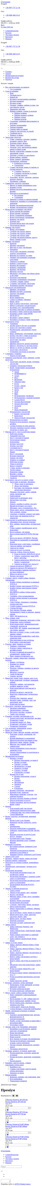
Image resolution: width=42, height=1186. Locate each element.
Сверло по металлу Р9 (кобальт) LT (23, 568)
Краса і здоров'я (16, 466)
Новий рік (14, 97)
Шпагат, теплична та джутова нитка (24, 346)
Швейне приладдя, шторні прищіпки (24, 344)
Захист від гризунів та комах (21, 328)
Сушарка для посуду (22, 171)
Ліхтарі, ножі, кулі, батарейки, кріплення (21, 1027)
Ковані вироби (11, 1075)
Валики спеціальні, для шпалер (22, 790)
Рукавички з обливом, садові (21, 724)
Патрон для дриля (17, 576)
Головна (8, 72)
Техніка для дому (16, 446)
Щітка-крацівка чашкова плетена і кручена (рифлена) (23, 571)
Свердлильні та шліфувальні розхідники (20, 520)
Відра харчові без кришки (20, 211)
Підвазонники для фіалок (24, 396)
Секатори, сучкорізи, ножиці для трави (25, 514)
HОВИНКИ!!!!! (20, 374)
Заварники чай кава (17, 109)
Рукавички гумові (17, 720)
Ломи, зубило (15, 666)
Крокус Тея (18, 388)
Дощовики (14, 324)
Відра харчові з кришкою (19, 213)
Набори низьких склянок (23, 115)
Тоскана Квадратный (22, 402)
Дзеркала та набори (17, 261)
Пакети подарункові (17, 356)
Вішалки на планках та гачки (21, 255)
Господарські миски (17, 225)
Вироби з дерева (16, 474)
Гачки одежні (15, 891)
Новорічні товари (16, 472)
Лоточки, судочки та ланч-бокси (22, 155)
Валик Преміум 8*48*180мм (16, 1126)
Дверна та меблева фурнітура (16, 889)
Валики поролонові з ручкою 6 (26, 760)
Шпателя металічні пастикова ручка (23, 740)
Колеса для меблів (17, 895)
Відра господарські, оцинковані (22, 217)
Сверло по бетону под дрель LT (26, 564)
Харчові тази (15, 221)
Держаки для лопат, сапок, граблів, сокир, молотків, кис (23, 493)
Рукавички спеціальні (18, 726)
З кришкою (18, 197)
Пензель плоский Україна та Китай (23, 798)
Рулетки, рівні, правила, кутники (18, 644)
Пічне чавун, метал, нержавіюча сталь (24, 510)
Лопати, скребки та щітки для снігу (23, 504)
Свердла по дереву (17, 548)
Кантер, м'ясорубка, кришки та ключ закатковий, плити (24, 152)
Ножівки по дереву (17, 664)
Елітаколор (18, 788)
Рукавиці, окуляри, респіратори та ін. (19, 716)
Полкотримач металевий (19, 903)
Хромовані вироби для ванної (21, 285)
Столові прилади (20, 175)
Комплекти (18, 416)
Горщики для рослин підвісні (21, 366)
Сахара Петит (19, 400)
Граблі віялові (15, 496)
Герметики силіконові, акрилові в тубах (25, 620)
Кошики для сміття (17, 219)
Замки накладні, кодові (18, 981)
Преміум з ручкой (21, 768)
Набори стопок (20, 117)
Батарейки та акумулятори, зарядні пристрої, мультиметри (23, 1030)
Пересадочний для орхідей (24, 418)
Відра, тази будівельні (13, 730)
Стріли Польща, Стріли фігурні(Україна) (25, 1009)
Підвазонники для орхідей (20, 412)
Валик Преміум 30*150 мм (15, 1114)
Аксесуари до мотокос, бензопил (22, 482)
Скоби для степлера (17, 714)
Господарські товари (18, 440)
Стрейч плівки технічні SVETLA (22, 606)
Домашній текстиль (17, 436)
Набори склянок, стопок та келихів (23, 111)
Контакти (9, 37)
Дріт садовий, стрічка (18, 512)
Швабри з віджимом (17, 289)
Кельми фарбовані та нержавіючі (22, 738)
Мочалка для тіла (16, 271)
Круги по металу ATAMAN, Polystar (24, 538)
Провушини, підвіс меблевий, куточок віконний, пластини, (24, 986)
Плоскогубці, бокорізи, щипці (21, 698)
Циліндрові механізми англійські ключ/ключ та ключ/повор (25, 881)
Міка (16, 394)
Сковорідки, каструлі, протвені (17, 183)
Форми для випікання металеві (21, 205)
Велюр (16, 778)
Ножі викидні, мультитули (20, 1035)
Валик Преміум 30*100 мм (15, 1102)
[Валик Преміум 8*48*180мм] (17, 1124)
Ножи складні (15, 1037)
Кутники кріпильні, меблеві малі (22, 991)
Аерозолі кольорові (17, 1019)
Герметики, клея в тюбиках (20, 622)
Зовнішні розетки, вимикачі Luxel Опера (25, 854)
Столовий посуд (16, 448)
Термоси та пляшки (17, 460)
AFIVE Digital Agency (22, 1184)
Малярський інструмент (14, 76)
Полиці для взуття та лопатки (21, 338)
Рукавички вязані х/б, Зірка (20, 722)
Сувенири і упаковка (13, 354)
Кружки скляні (15, 103)
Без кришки (18, 195)
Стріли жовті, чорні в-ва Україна (22, 1007)
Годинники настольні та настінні (22, 352)
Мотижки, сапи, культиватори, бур (23, 508)
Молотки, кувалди (17, 672)
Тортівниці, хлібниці (18, 181)
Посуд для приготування (19, 438)
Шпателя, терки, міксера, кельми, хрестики (21, 732)
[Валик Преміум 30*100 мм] (16, 1100)
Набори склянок (20, 113)
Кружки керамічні (17, 101)
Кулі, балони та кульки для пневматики (25, 1039)
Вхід (2, 25)
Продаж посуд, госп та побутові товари (20, 432)
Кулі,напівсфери (16, 1079)
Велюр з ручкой (20, 762)
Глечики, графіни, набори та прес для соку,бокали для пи (24, 106)
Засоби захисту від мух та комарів (23, 326)
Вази (12, 93)
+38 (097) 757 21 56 (12, 8)
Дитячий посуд (15, 95)
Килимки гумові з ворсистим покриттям (25, 312)
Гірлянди (13, 478)
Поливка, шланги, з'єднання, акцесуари (20, 1051)
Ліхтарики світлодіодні (19, 1049)
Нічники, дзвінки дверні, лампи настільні (21, 858)
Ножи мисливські (16, 1033)
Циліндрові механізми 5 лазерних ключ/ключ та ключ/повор (25, 877)
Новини (8, 39)
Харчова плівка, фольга (19, 143)
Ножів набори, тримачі (18, 157)
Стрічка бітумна (16, 608)
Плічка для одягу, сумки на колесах (23, 336)
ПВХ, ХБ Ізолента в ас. (19, 616)
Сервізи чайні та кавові (19, 129)
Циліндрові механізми (13, 870)
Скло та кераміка (11, 91)
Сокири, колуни (16, 676)
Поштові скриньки (17, 921)
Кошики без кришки (17, 265)
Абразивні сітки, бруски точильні (23, 522)
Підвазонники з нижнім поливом (27, 398)
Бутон (16, 384)
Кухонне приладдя (17, 456)
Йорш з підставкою (17, 229)
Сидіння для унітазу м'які (19, 235)
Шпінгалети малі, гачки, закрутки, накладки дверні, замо (23, 916)
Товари (8, 74)
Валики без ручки (12, 78)
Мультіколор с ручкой (22, 766)
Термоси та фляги (16, 135)
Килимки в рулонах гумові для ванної (24, 320)
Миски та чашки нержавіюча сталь (23, 185)
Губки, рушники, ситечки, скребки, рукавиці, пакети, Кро (23, 140)
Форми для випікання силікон (21, 207)
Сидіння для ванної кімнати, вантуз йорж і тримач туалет (23, 238)
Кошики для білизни (18, 269)
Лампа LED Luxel (12, 856)
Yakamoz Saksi (19, 382)
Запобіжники (15, 826)
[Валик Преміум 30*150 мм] (16, 1112)
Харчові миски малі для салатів (22, 223)
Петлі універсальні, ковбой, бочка (23, 1001)
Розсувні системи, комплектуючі (22, 923)
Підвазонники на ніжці (19, 420)
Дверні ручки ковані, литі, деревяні (23, 893)
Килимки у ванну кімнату (20, 318)
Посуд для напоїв (16, 454)
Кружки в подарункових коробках (23, 99)
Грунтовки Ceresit (16, 1025)
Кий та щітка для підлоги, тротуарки (24, 304)
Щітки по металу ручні (18, 574)
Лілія (16, 392)
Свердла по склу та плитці (20, 550)
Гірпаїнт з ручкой (21, 764)
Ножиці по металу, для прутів (21, 692)
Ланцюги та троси (17, 1073)
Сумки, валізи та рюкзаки (20, 468)
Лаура (16, 390)
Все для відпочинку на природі (17, 87)
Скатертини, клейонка (18, 161)
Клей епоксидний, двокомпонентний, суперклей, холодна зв (24, 625)
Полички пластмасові (18, 277)
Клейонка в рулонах (22, 163)
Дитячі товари (15, 470)
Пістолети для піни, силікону (21, 712)
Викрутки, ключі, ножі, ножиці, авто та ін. (21, 678)
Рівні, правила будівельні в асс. (22, 656)
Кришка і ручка (16, 187)
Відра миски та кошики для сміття (18, 209)
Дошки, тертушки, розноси (20, 145)
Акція (16, 372)
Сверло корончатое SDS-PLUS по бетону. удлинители (27, 561)
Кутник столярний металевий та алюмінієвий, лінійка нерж (22, 653)
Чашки (12, 452)
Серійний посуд (16, 133)
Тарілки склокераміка (18, 125)
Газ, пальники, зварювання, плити (18, 728)
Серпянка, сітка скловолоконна (22, 596)
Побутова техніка (16, 434)
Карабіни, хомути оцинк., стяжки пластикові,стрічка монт (18, 1064)
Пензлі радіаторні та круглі (20, 800)
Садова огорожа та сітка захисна (22, 426)
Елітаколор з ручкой (22, 772)
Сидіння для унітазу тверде (20, 231)
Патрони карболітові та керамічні (23, 828)
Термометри (14, 342)
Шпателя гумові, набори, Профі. (22, 742)
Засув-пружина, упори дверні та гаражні (25, 913)
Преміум (17, 784)
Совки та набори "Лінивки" (20, 300)
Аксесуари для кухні (13, 137)
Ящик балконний (21, 410)
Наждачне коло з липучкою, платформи (25, 544)
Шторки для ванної (17, 245)
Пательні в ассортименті (19, 193)
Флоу (16, 408)
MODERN (18, 380)
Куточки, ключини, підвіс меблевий (19, 983)
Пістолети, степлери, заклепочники (19, 706)
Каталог (8, 33)
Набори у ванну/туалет (18, 263)
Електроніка (14, 442)
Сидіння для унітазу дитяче (20, 233)
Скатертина (18, 165)
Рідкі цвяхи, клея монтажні (20, 642)
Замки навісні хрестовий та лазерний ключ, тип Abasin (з (24, 936)
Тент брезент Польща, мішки (21, 610)
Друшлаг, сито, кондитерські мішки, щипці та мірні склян (23, 148)
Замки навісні (10, 925)
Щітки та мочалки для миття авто (23, 306)
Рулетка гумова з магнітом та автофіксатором (21, 649)
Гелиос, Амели (20, 386)
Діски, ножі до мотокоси (23, 484)
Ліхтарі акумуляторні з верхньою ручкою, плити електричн (22, 1042)
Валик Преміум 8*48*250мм (16, 1139)
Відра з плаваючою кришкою (21, 215)
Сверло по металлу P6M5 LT (21, 566)
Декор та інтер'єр (16, 464)
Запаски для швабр (17, 293)
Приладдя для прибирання (15, 287)
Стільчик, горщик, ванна (19, 281)
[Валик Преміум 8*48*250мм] (17, 1137)
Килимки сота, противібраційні (22, 308)
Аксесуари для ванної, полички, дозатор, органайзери (22, 252)
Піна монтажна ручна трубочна (22, 640)
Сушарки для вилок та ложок (25, 173)
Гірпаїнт (17, 780)
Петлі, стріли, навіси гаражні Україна (19, 993)
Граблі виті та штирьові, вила (21, 498)
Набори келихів (20, 119)
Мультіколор (19, 782)
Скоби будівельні (16, 674)
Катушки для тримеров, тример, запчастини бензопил (26, 489)
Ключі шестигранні (17, 704)
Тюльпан (17, 406)
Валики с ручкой (16, 758)
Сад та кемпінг (15, 89)
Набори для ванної (12, 241)
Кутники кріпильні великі (20, 989)
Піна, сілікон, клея (12, 618)
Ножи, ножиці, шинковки (20, 159)
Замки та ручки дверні (14, 943)
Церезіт (8, 806)
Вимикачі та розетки (13, 844)
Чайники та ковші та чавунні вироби (24, 199)
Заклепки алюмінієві (18, 708)
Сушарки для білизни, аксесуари (22, 283)
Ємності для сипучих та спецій (22, 131)
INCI (16, 378)
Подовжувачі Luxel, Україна (20, 838)
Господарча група (12, 322)
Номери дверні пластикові (20, 901)
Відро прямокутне (17, 298)
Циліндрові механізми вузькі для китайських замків (22, 873)
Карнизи (13, 243)
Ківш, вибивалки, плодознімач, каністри (25, 334)
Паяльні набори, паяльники (15, 860)
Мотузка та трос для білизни (21, 247)
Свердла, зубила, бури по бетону (22, 552)
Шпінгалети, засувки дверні (20, 919)
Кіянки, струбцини (17, 662)
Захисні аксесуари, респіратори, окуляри (25, 718)
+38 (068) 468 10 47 (12, 15)
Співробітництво (11, 31)
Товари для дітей (16, 458)
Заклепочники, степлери (19, 710)
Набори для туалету (12, 227)
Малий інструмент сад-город (21, 506)
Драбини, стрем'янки (18, 646)
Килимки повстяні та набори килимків (25, 310)
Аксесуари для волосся (18, 350)
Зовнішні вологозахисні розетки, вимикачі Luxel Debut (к (22, 851)
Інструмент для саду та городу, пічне (19, 480)
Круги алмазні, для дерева (20, 532)
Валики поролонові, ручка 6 (25, 776)
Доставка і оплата (12, 35)
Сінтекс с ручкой (20, 770)
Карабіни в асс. (16, 1067)
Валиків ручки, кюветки (19, 792)
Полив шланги (15, 1061)
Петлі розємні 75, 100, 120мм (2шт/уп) (24, 999)
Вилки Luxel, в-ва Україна (20, 820)
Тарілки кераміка (16, 127)
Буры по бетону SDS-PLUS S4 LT (27, 554)
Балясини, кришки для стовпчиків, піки (25, 1077)
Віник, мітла (14, 302)
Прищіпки (14, 249)
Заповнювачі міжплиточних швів (22, 810)
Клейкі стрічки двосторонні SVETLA (24, 586)
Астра (16, 376)
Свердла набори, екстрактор (20, 546)
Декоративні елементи (18, 1081)
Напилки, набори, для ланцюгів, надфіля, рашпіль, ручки (22, 685)
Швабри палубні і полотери (20, 291)
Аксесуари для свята (18, 340)
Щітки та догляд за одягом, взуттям (23, 348)
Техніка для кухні (16, 444)
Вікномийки (14, 295)
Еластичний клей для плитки (21, 808)
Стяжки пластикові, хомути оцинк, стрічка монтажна (23, 1070)
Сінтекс (17, 786)
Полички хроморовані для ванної (22, 279)
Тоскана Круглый (21, 404)
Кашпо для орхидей (21, 414)
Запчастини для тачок (18, 500)
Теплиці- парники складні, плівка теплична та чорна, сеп (23, 429)
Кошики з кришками (18, 267)
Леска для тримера (21, 486)
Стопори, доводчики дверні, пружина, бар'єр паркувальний (24, 906)
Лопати (13, 502)
